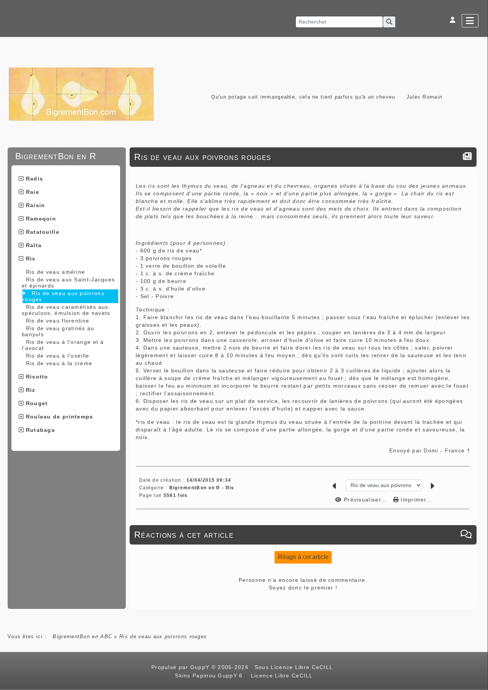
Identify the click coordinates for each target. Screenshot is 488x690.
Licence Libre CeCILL (281, 675)
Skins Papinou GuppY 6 (211, 675)
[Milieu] (478, 287)
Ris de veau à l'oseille (58, 356)
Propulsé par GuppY (181, 667)
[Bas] (478, 297)
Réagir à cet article (303, 557)
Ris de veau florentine (58, 321)
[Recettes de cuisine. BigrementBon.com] (81, 93)
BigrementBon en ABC (82, 636)
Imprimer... (415, 500)
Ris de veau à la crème (59, 363)
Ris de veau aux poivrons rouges (63, 296)
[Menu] (470, 20)
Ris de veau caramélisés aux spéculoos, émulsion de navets (66, 310)
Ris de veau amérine (55, 272)
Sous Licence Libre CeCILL (295, 667)
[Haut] (478, 278)
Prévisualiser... (365, 500)
